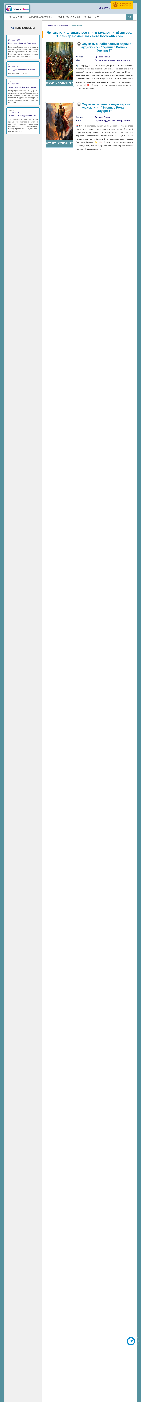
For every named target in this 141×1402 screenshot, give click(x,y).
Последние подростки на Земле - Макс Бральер (23, 70)
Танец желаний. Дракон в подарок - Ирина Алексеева (23, 87)
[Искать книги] (129, 17)
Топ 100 (87, 17)
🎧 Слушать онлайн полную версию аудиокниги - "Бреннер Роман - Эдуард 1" (104, 108)
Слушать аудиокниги (105, 60)
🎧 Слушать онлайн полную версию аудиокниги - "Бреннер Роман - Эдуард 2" (104, 47)
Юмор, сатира (123, 60)
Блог (97, 17)
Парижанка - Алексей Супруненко (22, 43)
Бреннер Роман (102, 57)
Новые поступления (68, 17)
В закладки (105, 8)
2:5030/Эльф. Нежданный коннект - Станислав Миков (23, 116)
